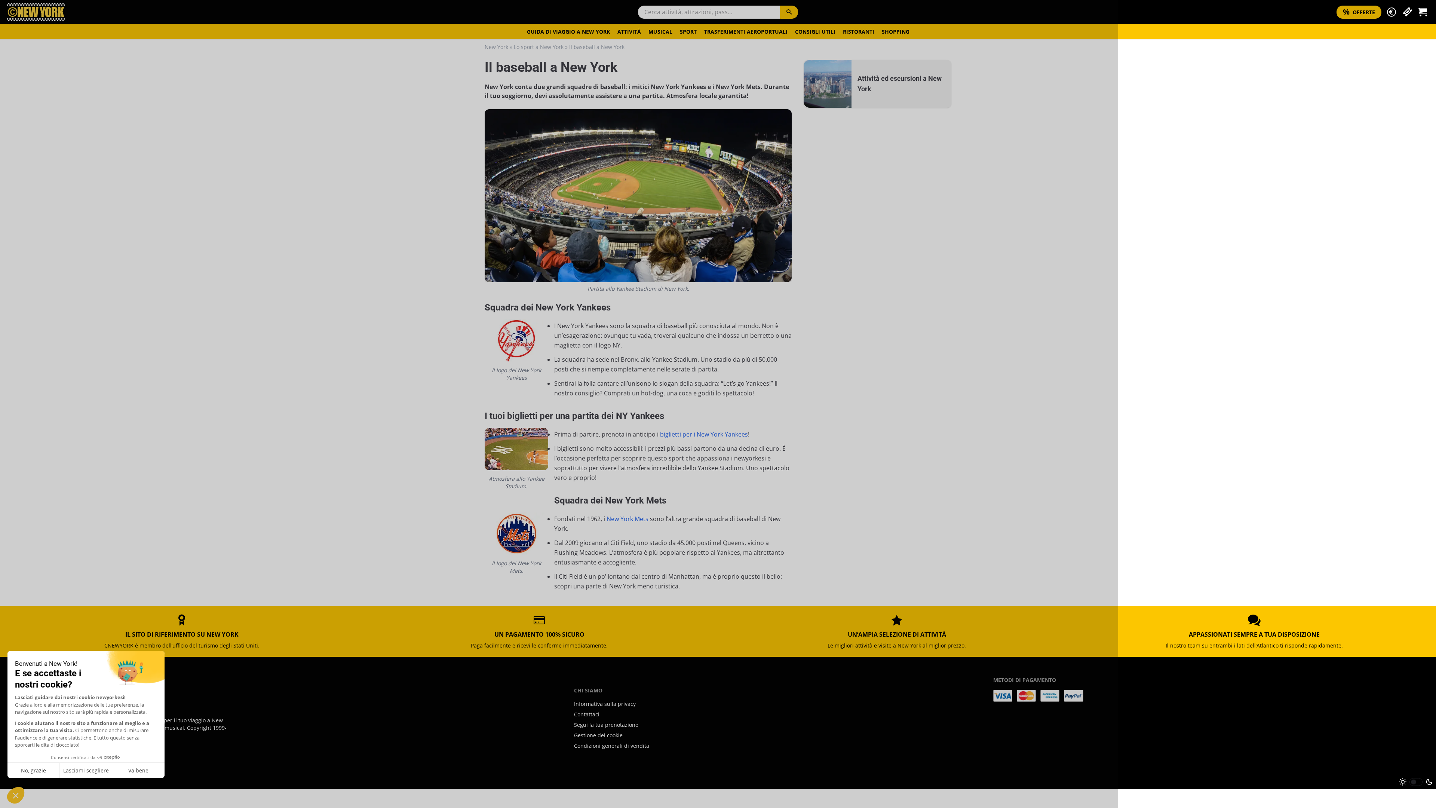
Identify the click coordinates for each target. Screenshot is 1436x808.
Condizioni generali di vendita (611, 745)
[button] (1391, 12)
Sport (688, 31)
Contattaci (586, 714)
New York (496, 46)
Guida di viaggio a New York (568, 31)
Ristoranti (858, 31)
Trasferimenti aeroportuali (746, 31)
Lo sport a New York (539, 46)
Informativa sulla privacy (605, 703)
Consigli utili (815, 31)
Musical (660, 31)
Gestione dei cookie (598, 735)
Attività (629, 31)
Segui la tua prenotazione (606, 724)
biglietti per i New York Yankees (704, 434)
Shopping (895, 31)
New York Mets (627, 519)
